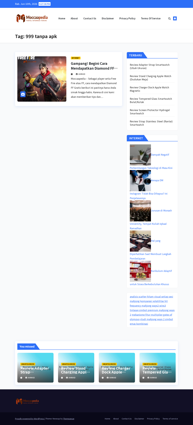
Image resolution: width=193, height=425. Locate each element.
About (74, 18)
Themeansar (68, 418)
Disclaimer (108, 18)
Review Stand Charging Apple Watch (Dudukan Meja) (150, 77)
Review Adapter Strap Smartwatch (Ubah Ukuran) (149, 66)
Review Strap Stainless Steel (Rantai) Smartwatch (151, 122)
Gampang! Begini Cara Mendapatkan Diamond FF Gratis (92, 68)
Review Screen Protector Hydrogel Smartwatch (150, 111)
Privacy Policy (127, 18)
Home (62, 18)
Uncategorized (27, 364)
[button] (169, 18)
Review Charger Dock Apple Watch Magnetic (149, 88)
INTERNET (76, 58)
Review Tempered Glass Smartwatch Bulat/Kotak (151, 100)
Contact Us (89, 18)
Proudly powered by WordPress (29, 418)
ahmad (81, 74)
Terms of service (151, 18)
